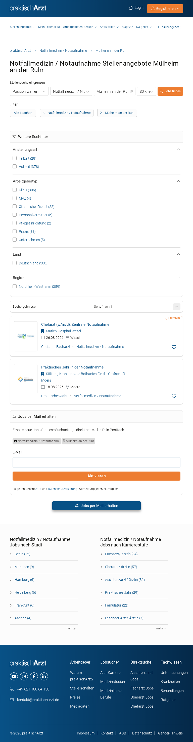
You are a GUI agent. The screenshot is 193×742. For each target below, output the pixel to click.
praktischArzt (20, 51)
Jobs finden (173, 91)
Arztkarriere (107, 27)
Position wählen (25, 91)
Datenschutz (142, 733)
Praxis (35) (27, 231)
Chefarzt (48, 347)
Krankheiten (170, 681)
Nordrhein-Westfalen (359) (39, 287)
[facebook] (34, 676)
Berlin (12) (22, 554)
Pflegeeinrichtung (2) (35, 223)
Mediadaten (79, 706)
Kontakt (107, 733)
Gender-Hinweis (170, 733)
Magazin (127, 27)
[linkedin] (44, 676)
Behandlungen (172, 690)
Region (18, 277)
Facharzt (63, 347)
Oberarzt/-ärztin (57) (121, 567)
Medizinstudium (113, 681)
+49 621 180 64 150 (32, 689)
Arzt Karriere (110, 672)
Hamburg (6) (24, 580)
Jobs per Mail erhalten (99, 505)
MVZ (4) (25, 198)
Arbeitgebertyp (25, 181)
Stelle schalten (82, 688)
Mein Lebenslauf (49, 27)
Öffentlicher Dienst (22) (37, 207)
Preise (75, 697)
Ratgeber (142, 27)
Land (17, 254)
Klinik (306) (27, 190)
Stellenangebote (20, 27)
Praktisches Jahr (54, 396)
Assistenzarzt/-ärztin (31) (125, 580)
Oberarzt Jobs (142, 697)
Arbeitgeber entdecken (78, 27)
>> (176, 306)
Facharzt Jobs (142, 688)
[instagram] (24, 676)
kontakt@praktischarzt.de (37, 700)
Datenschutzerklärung (62, 489)
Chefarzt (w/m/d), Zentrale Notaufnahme (75, 324)
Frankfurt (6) (24, 605)
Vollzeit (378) (29, 167)
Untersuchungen (174, 672)
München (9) (24, 567)
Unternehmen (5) (32, 240)
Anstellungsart (25, 149)
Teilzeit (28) (27, 158)
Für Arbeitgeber (168, 27)
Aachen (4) (23, 618)
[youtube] (14, 676)
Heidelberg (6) (25, 592)
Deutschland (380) (33, 263)
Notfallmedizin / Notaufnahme (63, 51)
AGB (38, 489)
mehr (69, 628)
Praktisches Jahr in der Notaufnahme (72, 367)
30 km (145, 91)
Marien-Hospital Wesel (63, 331)
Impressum (85, 733)
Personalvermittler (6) (36, 215)
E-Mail (17, 452)
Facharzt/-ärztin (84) (121, 554)
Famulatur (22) (116, 605)
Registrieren (166, 8)
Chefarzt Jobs (142, 706)
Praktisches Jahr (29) (121, 592)
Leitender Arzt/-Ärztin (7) (124, 618)
